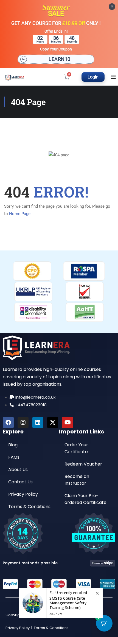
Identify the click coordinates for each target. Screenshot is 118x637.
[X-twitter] (52, 422)
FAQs (13, 457)
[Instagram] (23, 422)
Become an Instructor (76, 479)
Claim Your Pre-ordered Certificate (85, 499)
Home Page (19, 213)
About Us (18, 469)
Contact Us (20, 482)
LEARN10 (60, 59)
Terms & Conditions (29, 506)
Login (93, 77)
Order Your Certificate (76, 448)
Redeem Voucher (83, 464)
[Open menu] (114, 77)
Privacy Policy (23, 494)
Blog (13, 445)
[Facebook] (8, 422)
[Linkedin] (37, 422)
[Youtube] (67, 422)
